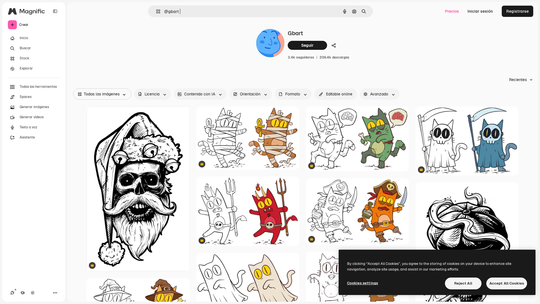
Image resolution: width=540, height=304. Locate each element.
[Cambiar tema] (32, 292)
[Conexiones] (12, 292)
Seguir (307, 45)
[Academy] (22, 292)
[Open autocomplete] (156, 11)
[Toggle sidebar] (55, 11)
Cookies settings (362, 283)
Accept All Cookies (506, 283)
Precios (452, 11)
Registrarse (517, 11)
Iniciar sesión (480, 11)
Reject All (463, 283)
